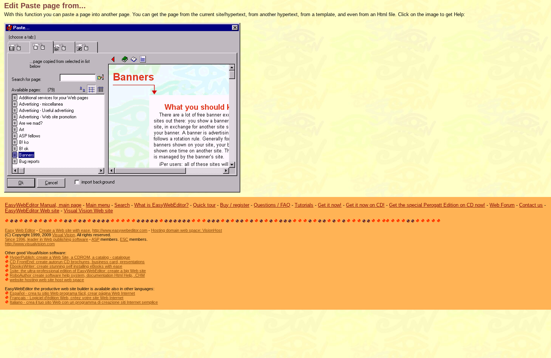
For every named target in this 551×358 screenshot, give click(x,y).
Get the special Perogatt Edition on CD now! (437, 205)
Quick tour (204, 205)
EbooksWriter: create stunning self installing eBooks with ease (66, 266)
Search (122, 205)
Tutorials (304, 205)
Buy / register (234, 205)
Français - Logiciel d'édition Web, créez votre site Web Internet (66, 297)
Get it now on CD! (365, 205)
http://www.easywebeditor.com (119, 230)
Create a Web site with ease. (65, 230)
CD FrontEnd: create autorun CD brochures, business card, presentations (77, 262)
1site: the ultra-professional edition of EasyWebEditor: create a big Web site (78, 270)
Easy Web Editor (20, 230)
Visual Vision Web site (88, 210)
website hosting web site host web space (47, 279)
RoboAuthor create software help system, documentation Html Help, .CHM (77, 275)
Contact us (531, 205)
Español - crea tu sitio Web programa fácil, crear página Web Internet (72, 293)
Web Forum (502, 205)
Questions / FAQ (272, 205)
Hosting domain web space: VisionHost (186, 230)
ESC (124, 239)
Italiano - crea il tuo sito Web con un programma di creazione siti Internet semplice (84, 302)
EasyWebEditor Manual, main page (43, 205)
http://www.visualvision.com (30, 244)
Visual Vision (63, 235)
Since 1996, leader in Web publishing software (46, 239)
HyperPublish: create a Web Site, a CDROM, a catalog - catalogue (70, 257)
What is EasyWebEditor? (161, 205)
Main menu (98, 205)
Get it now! (329, 205)
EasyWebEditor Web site (32, 210)
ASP (95, 239)
